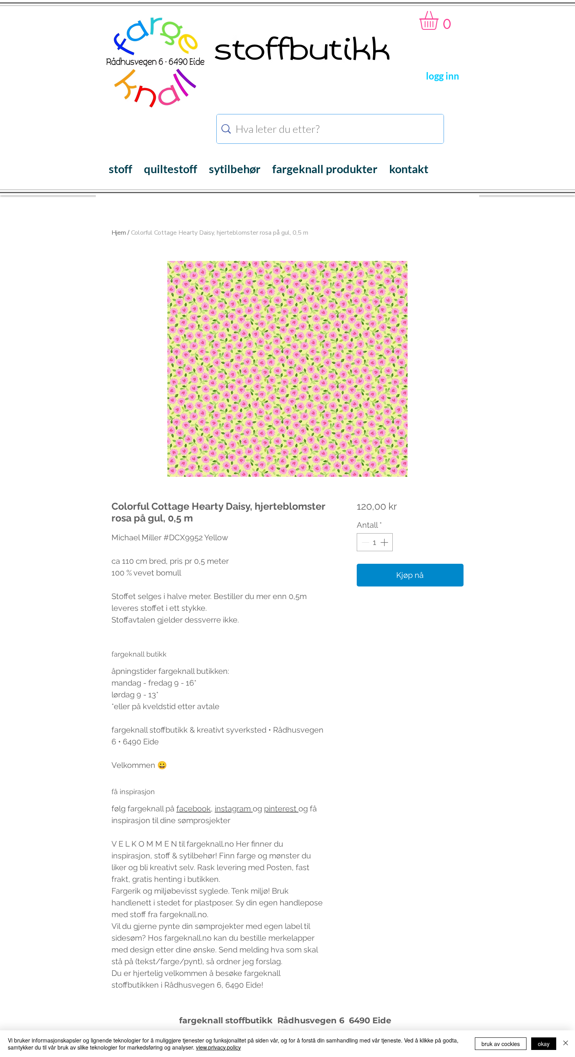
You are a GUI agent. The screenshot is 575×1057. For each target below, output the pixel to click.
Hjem (118, 232)
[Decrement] (364, 542)
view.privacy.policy (218, 1047)
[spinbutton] (374, 542)
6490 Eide (369, 1020)
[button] (439, 20)
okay (544, 1044)
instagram (234, 808)
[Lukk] (565, 1044)
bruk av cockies (501, 1044)
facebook (193, 808)
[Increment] (385, 542)
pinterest (281, 808)
